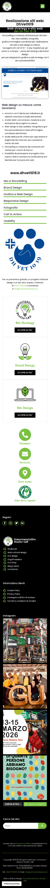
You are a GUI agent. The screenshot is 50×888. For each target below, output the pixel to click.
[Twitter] (16, 523)
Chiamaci (25, 444)
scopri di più (25, 249)
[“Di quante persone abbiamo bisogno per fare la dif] (25, 778)
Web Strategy (25, 323)
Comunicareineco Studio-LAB (34, 879)
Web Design (25, 408)
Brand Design (25, 365)
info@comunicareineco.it (26, 288)
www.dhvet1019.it (25, 173)
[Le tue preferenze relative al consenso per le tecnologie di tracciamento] (11, 883)
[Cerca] (42, 826)
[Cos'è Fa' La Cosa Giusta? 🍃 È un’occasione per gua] (25, 686)
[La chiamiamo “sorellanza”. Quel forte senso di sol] (25, 732)
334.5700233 (20, 285)
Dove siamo (25, 482)
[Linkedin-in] (22, 523)
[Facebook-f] (4, 523)
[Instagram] (10, 523)
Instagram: (9, 615)
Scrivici (25, 463)
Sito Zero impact (25, 501)
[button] (43, 6)
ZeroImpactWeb (23, 843)
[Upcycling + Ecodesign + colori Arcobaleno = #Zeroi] (25, 640)
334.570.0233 (11, 872)
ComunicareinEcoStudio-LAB (25, 540)
